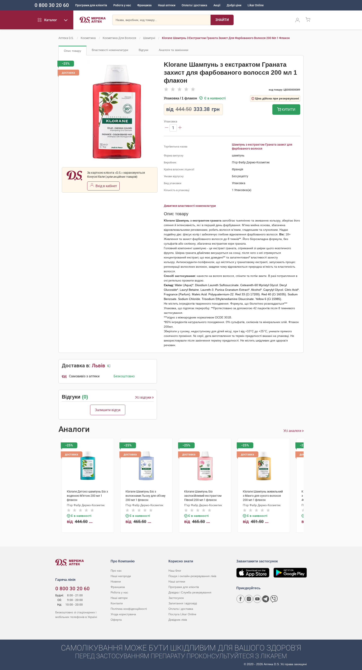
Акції (216, 5)
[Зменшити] (166, 128)
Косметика (88, 38)
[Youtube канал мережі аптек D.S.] (257, 599)
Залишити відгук (107, 410)
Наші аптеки (166, 5)
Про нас (116, 570)
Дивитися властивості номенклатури (190, 205)
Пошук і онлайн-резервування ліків (192, 576)
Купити (288, 109)
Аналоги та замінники (173, 50)
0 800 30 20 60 (52, 5)
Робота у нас (122, 5)
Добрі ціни (234, 5)
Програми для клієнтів (91, 5)
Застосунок (176, 598)
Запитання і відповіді (182, 603)
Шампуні (149, 38)
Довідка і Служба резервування (189, 592)
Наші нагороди (121, 576)
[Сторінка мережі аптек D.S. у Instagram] (249, 599)
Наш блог (174, 570)
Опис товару (72, 50)
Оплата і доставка (194, 5)
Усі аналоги (292, 431)
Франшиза (144, 5)
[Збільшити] (179, 128)
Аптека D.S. (66, 38)
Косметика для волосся (119, 38)
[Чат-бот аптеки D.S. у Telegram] (265, 599)
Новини (116, 581)
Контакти (117, 603)
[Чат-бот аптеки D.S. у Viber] (274, 599)
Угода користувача (123, 614)
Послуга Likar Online (182, 614)
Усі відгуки (143, 397)
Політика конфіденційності (129, 608)
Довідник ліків (177, 619)
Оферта (116, 619)
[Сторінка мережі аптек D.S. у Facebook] (240, 599)
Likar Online (256, 5)
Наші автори (119, 598)
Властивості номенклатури (110, 50)
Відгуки (143, 50)
